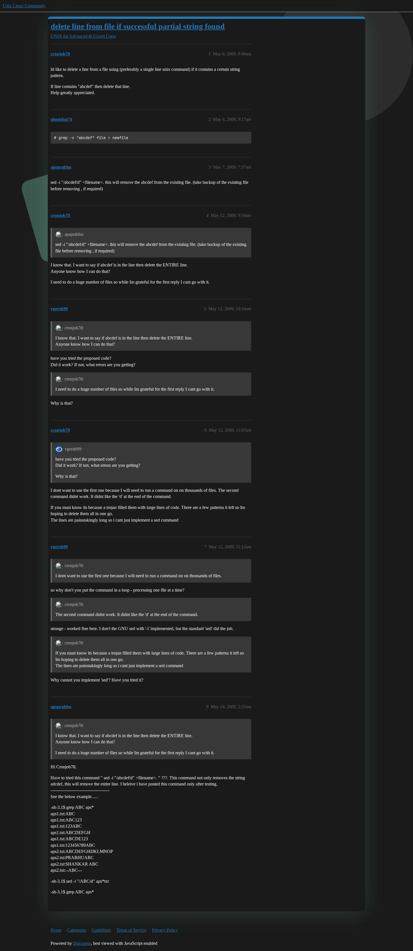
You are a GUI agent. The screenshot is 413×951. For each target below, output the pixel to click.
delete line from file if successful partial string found (138, 26)
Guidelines (101, 930)
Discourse (82, 943)
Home (56, 930)
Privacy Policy (165, 930)
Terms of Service (131, 930)
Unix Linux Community (24, 5)
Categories (76, 930)
